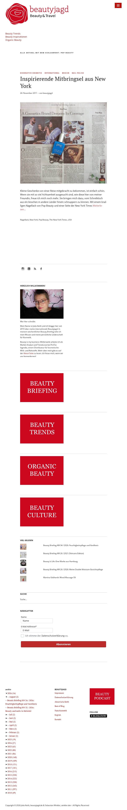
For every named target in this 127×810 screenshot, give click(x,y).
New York (34, 219)
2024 (11, 743)
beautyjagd (48, 93)
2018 (12, 764)
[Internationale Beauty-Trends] (42, 443)
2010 (11, 792)
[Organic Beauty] (42, 485)
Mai (12, 721)
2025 (11, 739)
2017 (12, 767)
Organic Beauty (13, 39)
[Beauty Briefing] (42, 402)
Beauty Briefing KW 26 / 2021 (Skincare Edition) (63, 553)
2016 (12, 771)
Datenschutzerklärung (53, 635)
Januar (13, 735)
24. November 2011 (28, 93)
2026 (11, 693)
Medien (65, 73)
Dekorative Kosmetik (31, 73)
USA (70, 219)
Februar (14, 732)
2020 (12, 757)
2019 (12, 760)
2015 (12, 775)
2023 (11, 746)
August (13, 696)
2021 (11, 753)
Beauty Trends (12, 33)
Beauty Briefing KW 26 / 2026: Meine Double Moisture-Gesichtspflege (73, 569)
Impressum (59, 693)
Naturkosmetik (61, 710)
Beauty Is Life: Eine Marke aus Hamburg (60, 561)
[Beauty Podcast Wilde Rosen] (102, 705)
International (52, 73)
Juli (12, 714)
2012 (12, 785)
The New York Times (58, 219)
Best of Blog (59, 706)
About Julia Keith (62, 702)
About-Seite (29, 353)
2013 (12, 782)
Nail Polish (78, 73)
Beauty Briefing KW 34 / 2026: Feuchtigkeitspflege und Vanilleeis (70, 545)
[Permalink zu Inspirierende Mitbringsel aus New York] (63, 182)
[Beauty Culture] (42, 526)
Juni (12, 718)
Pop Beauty (43, 219)
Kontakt (58, 719)
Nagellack (24, 219)
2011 (12, 789)
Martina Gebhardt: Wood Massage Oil (59, 577)
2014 (12, 778)
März (13, 728)
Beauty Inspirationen (16, 36)
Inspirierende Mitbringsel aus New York (63, 82)
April (13, 725)
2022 (11, 750)
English (58, 715)
